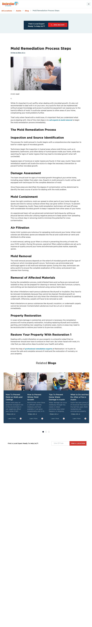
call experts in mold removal (60, 120)
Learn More (12, 418)
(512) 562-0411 (59, 25)
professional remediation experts (38, 349)
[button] (46, 432)
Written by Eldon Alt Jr (18, 52)
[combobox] (61, 443)
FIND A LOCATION (78, 443)
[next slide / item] (88, 402)
